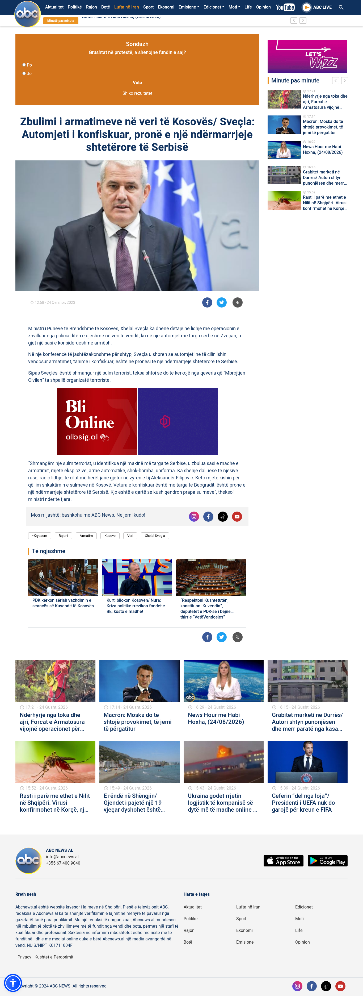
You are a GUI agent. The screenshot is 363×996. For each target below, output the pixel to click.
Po (29, 65)
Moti (233, 7)
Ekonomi (166, 7)
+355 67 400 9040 (63, 863)
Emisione (187, 7)
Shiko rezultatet (137, 93)
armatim (86, 535)
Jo (29, 73)
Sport (148, 7)
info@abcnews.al (62, 857)
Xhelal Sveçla (155, 535)
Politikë (75, 7)
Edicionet (212, 7)
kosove (110, 535)
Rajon (91, 7)
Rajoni (63, 535)
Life (248, 7)
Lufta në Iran (126, 7)
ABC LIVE (322, 7)
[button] (13, 983)
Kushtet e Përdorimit (54, 957)
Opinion (263, 7)
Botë (105, 7)
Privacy (24, 957)
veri (130, 535)
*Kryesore (39, 535)
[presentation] (336, 81)
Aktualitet (54, 7)
